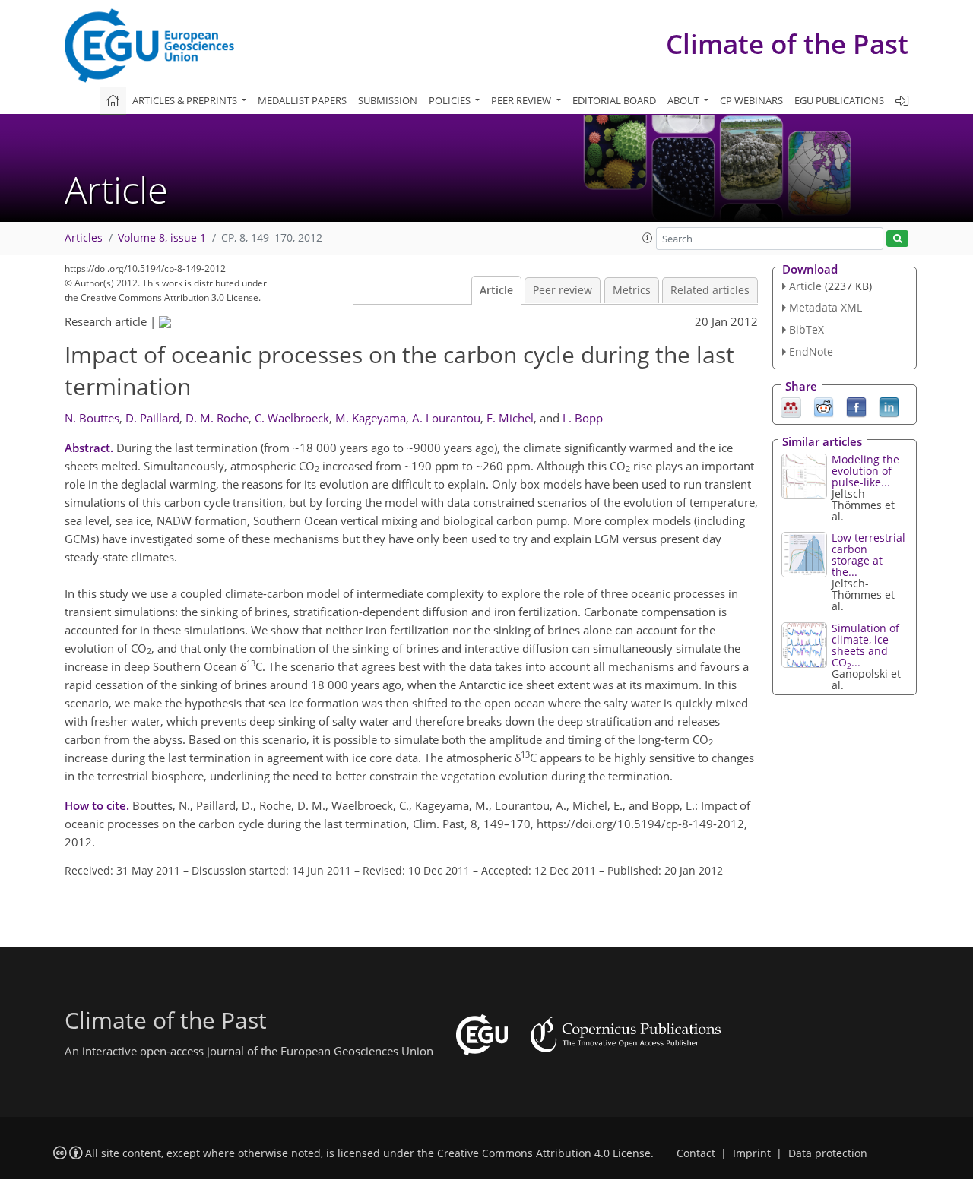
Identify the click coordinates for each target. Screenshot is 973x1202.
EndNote (811, 351)
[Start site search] (897, 239)
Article (496, 290)
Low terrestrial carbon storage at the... (868, 554)
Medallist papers (302, 100)
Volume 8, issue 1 (162, 238)
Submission (387, 100)
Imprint (752, 1153)
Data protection (827, 1153)
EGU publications (839, 100)
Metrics (632, 290)
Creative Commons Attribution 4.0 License (544, 1153)
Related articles (710, 290)
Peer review (562, 290)
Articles (84, 238)
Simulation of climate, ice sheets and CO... (865, 645)
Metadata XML (825, 307)
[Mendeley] (791, 405)
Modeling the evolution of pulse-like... (865, 470)
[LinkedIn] (889, 405)
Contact (696, 1153)
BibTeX (806, 329)
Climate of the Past (787, 44)
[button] (647, 238)
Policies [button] (451, 100)
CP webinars (751, 100)
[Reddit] (823, 405)
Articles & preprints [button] (185, 100)
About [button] (684, 100)
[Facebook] (856, 405)
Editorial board (614, 100)
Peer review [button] (522, 100)
